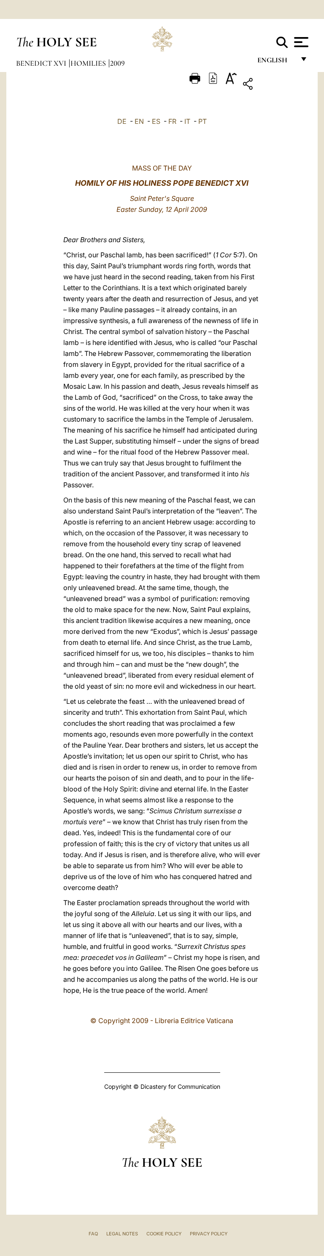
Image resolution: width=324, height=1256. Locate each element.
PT (202, 121)
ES (156, 121)
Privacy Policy (208, 1234)
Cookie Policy (163, 1234)
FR (172, 121)
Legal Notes (122, 1234)
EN (139, 121)
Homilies (89, 63)
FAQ (93, 1234)
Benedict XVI (42, 63)
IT (187, 121)
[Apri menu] (300, 42)
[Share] (274, 85)
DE (122, 121)
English (276, 62)
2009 (117, 63)
